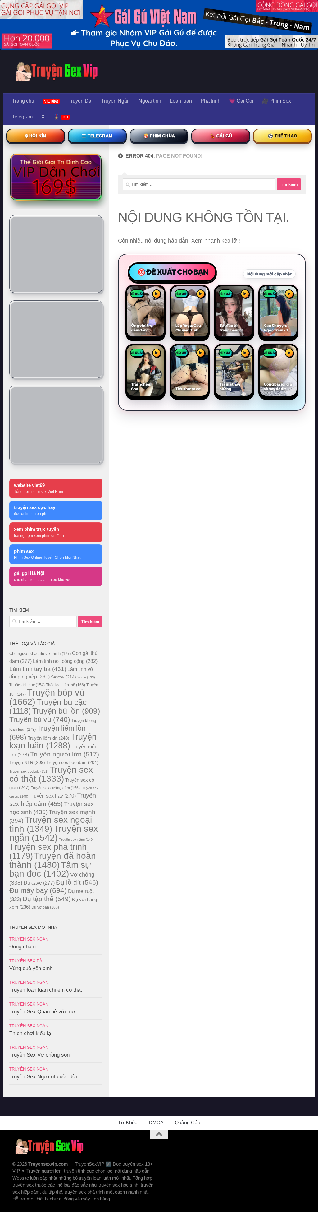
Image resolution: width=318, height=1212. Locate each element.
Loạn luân (181, 101)
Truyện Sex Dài (26, 961)
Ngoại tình (150, 101)
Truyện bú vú (39, 719)
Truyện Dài (80, 101)
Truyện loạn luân (53, 741)
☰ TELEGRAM (97, 135)
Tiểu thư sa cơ (188, 389)
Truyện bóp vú (46, 697)
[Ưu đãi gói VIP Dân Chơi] (56, 177)
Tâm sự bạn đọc (50, 869)
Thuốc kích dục (27, 685)
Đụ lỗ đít (77, 882)
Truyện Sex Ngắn (28, 939)
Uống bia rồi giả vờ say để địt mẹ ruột (278, 386)
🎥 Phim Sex (276, 101)
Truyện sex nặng (76, 839)
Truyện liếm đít (48, 738)
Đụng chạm (22, 947)
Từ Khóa (128, 1122)
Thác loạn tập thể (65, 685)
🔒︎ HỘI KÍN (35, 135)
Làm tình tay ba (37, 668)
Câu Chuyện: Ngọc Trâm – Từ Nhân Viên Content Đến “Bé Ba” (277, 328)
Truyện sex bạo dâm (72, 762)
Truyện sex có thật (51, 774)
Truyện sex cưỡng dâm (55, 788)
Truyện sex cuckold (28, 771)
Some (86, 677)
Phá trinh (210, 101)
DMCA (156, 1122)
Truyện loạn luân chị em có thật (45, 990)
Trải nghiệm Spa (141, 386)
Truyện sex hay (53, 795)
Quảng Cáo (187, 1122)
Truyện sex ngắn (53, 833)
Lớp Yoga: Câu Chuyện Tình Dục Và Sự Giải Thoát (188, 328)
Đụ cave (39, 883)
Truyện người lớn (64, 754)
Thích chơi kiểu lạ (30, 1033)
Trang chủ (23, 101)
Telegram (22, 116)
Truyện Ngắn (115, 101)
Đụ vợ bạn (45, 907)
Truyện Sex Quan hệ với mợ (42, 1012)
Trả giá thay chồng (230, 386)
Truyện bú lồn (66, 710)
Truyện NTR (27, 762)
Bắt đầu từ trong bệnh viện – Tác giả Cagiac (234, 328)
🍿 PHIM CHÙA (159, 135)
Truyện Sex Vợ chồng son (39, 1055)
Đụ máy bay (38, 890)
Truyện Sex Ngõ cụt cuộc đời (43, 1077)
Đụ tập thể (47, 898)
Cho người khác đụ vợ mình (40, 653)
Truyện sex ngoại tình (50, 824)
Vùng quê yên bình (30, 968)
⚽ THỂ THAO (282, 135)
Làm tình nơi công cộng (65, 661)
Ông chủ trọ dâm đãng (141, 327)
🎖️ (61, 116)
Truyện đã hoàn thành (52, 860)
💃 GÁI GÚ (221, 135)
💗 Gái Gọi (241, 101)
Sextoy (63, 676)
